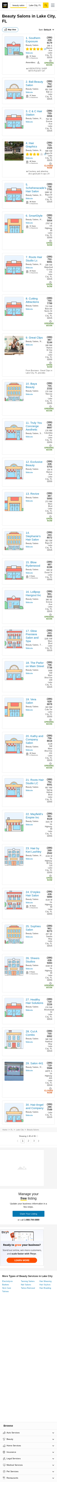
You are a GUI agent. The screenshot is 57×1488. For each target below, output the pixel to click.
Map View (12, 30)
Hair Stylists (45, 1285)
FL (12, 1130)
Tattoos (5, 1291)
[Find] (46, 5)
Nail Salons (26, 1285)
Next (38, 1141)
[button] (53, 5)
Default (47, 29)
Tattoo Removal (28, 1288)
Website (29, 53)
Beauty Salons (32, 45)
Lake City (20, 1130)
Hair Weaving (45, 1281)
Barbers (5, 1285)
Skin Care (44, 433)
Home (4, 1130)
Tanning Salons (28, 1281)
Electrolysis (7, 1281)
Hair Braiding (45, 1288)
